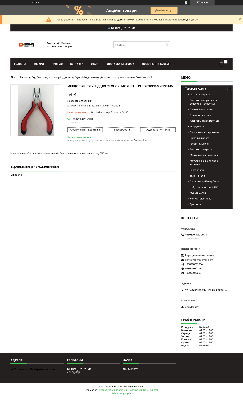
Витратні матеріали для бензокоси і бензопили (203, 102)
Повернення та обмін (156, 64)
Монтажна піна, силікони (204, 155)
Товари (39, 64)
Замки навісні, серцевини (204, 132)
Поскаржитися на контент (113, 390)
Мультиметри (198, 193)
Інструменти (197, 126)
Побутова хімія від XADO (204, 187)
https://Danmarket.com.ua (199, 255)
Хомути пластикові (201, 198)
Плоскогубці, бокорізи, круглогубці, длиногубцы (50, 77)
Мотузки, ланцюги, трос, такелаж (204, 163)
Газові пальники (199, 143)
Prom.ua (139, 386)
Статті (95, 64)
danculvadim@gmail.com (199, 259)
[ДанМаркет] (26, 44)
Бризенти (195, 204)
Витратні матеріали (201, 149)
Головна (20, 64)
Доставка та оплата (120, 64)
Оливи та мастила (200, 115)
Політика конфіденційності (143, 390)
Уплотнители (197, 175)
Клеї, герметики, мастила (204, 120)
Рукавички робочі (200, 138)
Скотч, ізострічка (200, 94)
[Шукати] (167, 44)
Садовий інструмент (201, 109)
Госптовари (197, 170)
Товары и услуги (195, 88)
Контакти (76, 64)
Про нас (57, 64)
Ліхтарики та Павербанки (204, 181)
